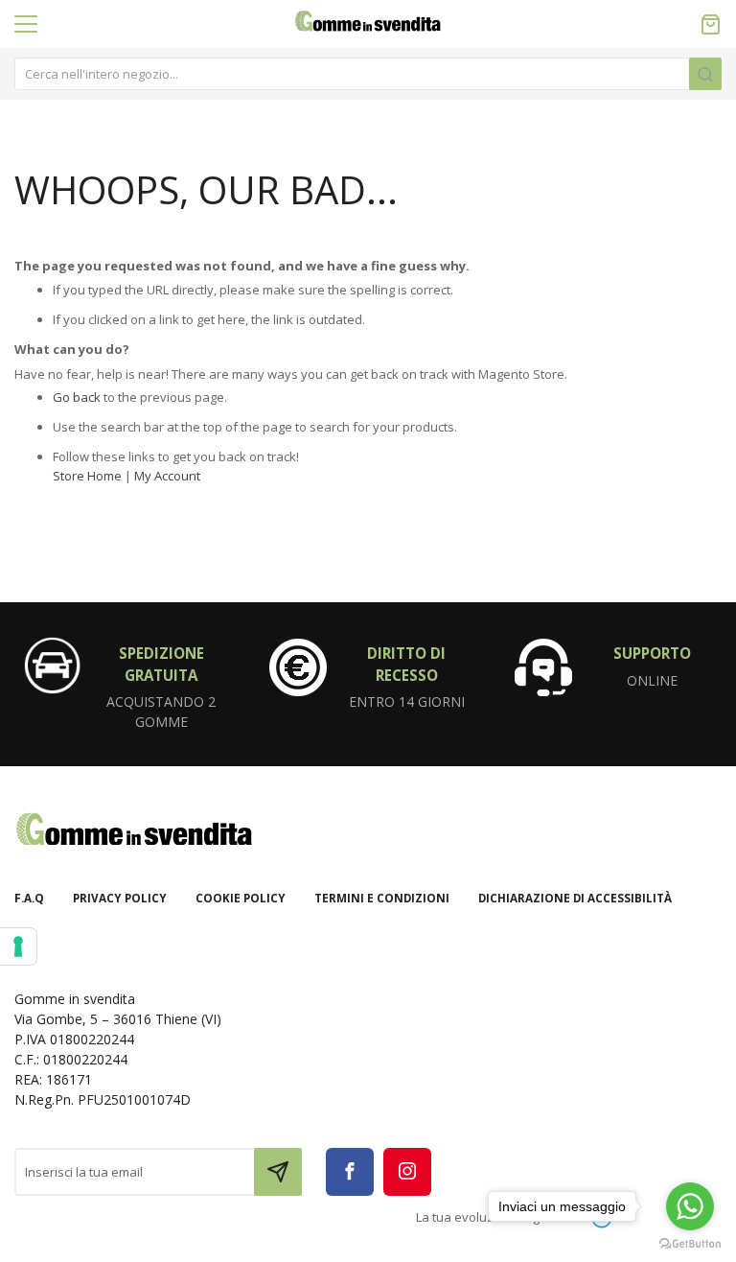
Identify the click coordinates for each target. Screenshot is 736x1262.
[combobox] (368, 74)
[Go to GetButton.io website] (690, 1243)
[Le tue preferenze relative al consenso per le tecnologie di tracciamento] (18, 946)
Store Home (87, 475)
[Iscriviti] (278, 1172)
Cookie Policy (241, 898)
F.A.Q (29, 898)
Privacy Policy (120, 898)
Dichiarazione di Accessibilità (575, 898)
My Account (167, 475)
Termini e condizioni (381, 898)
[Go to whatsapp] (690, 1206)
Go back (77, 397)
